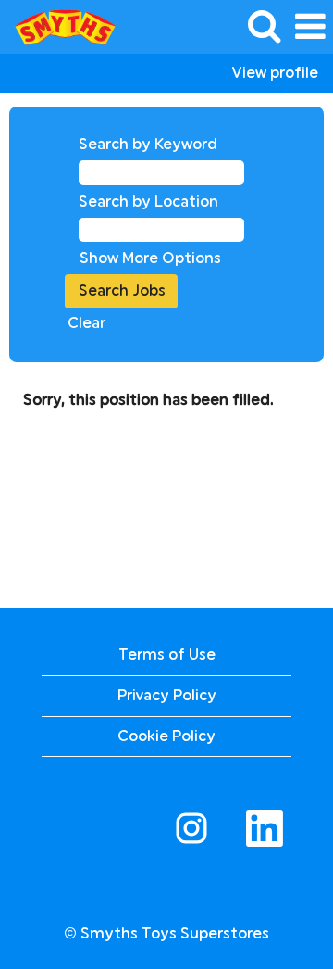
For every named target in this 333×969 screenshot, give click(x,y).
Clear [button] (86, 323)
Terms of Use (167, 654)
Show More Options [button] (150, 258)
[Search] (263, 26)
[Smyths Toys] (58, 25)
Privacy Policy (166, 695)
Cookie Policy (166, 736)
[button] (310, 27)
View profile (274, 73)
